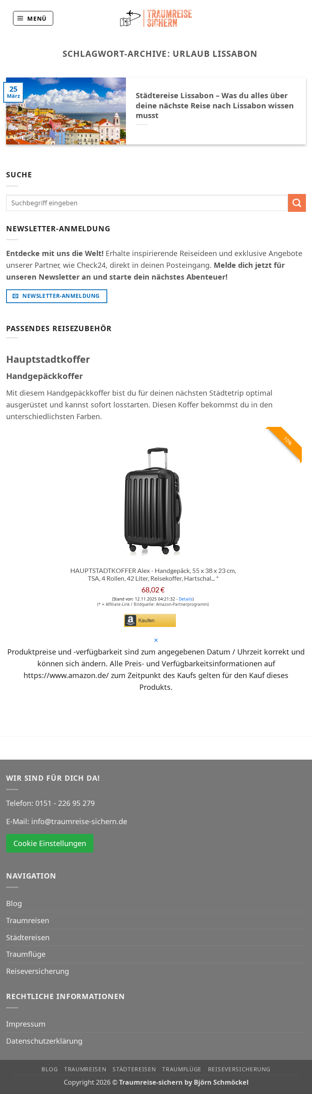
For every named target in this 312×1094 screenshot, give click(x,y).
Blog (14, 903)
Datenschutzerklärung (44, 1041)
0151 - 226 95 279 (65, 803)
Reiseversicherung (37, 971)
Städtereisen (28, 937)
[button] (33, 18)
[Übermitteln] (297, 203)
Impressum (26, 1024)
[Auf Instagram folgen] (293, 18)
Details (186, 599)
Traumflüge (26, 954)
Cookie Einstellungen (49, 843)
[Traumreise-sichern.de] (156, 18)
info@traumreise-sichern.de (79, 821)
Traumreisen (27, 920)
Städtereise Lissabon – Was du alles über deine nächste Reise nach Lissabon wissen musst (215, 105)
